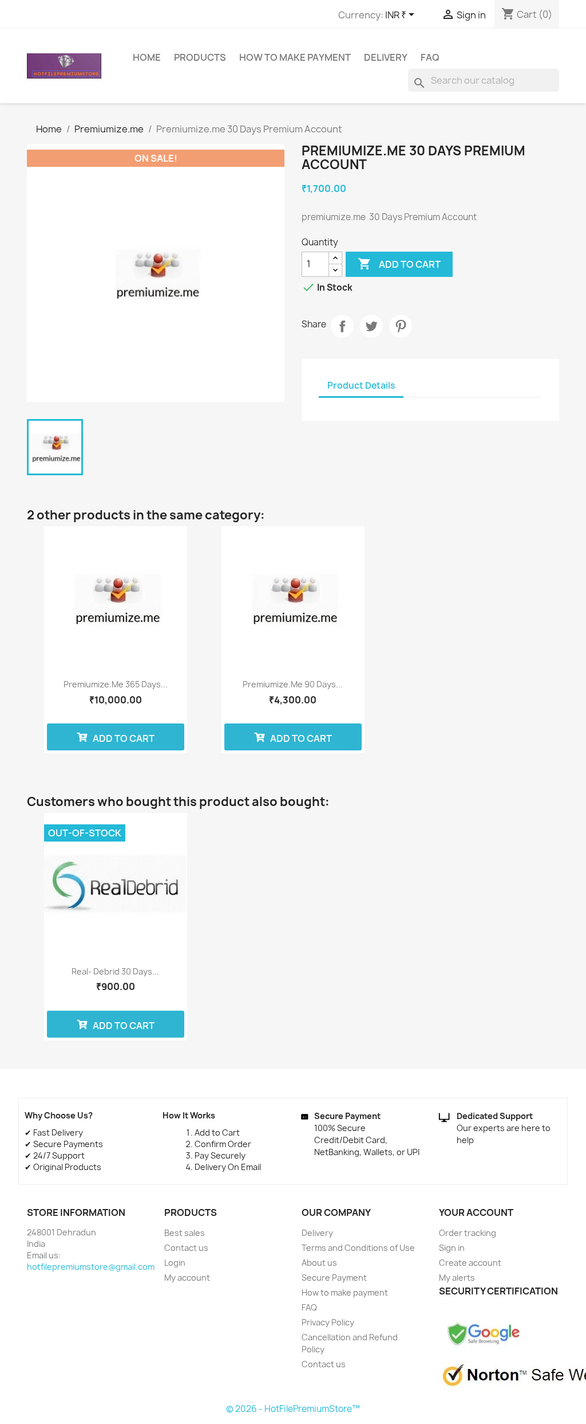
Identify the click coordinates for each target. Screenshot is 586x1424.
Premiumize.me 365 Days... (116, 684)
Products (200, 57)
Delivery (385, 57)
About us (319, 1262)
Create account (470, 1262)
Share (342, 326)
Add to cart (399, 264)
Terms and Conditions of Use (358, 1247)
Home (147, 57)
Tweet (371, 326)
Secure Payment (334, 1277)
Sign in (452, 1247)
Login (174, 1262)
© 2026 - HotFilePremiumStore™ (293, 1409)
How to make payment (295, 57)
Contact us (186, 1247)
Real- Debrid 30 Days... (115, 971)
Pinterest (400, 326)
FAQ (430, 57)
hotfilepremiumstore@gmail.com (91, 1266)
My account (187, 1277)
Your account (476, 1212)
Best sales (184, 1232)
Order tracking (467, 1232)
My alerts (457, 1277)
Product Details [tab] (361, 386)
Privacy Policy (328, 1322)
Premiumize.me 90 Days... (293, 684)
